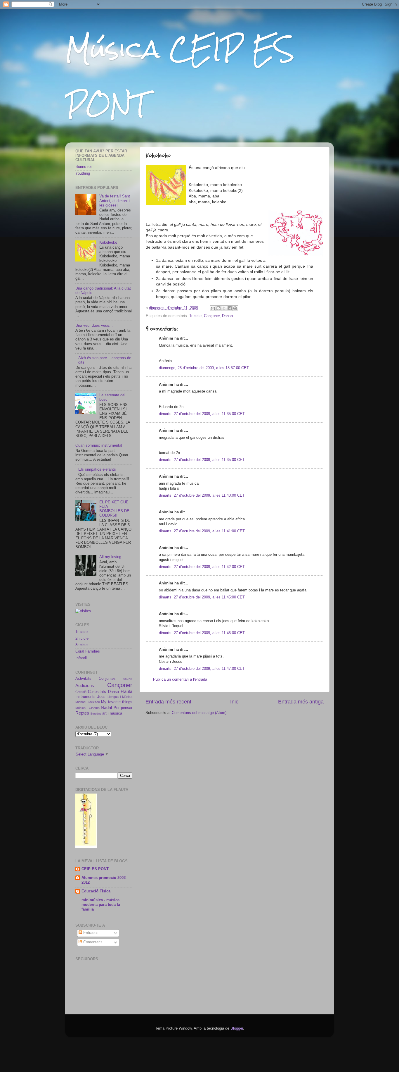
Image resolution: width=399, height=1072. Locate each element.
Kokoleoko (108, 242)
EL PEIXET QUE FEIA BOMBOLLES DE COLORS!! (114, 508)
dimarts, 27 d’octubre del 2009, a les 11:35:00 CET (202, 414)
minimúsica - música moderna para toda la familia (100, 904)
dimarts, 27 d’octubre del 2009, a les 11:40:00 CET (202, 495)
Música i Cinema (87, 708)
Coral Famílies (87, 651)
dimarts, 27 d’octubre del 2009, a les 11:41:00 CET (202, 531)
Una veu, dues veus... (94, 326)
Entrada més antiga (301, 702)
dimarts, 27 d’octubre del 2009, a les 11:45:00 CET (202, 597)
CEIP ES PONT (95, 869)
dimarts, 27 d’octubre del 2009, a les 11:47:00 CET (202, 669)
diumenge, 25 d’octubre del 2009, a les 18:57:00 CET (204, 368)
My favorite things (116, 702)
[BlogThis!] (218, 308)
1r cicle (195, 316)
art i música (112, 713)
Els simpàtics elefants (97, 469)
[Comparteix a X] (224, 308)
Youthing (82, 173)
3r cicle (81, 645)
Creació (80, 692)
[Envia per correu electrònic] (213, 308)
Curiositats (97, 692)
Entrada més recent (168, 702)
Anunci (127, 678)
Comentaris (92, 942)
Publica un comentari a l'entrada (180, 679)
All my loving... (112, 557)
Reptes (82, 712)
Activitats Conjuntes (95, 679)
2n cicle (82, 638)
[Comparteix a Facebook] (230, 308)
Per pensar (123, 708)
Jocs (101, 697)
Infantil (81, 658)
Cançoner (212, 316)
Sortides (95, 713)
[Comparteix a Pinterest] (235, 308)
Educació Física (95, 891)
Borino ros (84, 167)
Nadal (106, 707)
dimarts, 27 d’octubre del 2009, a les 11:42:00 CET (202, 567)
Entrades (90, 933)
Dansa (227, 316)
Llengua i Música (120, 696)
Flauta (126, 691)
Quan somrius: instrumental (98, 445)
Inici (235, 702)
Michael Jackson (87, 702)
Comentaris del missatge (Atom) (199, 713)
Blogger (236, 1028)
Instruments (85, 697)
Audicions (84, 685)
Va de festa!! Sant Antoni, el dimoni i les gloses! (114, 200)
